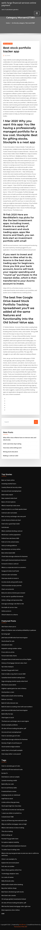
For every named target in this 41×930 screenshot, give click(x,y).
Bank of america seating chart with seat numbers (16, 707)
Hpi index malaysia (7, 667)
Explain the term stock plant (10, 863)
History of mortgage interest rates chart (14, 663)
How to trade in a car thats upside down (14, 509)
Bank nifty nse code (7, 784)
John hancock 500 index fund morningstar (14, 637)
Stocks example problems (9, 725)
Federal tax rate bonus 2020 (10, 538)
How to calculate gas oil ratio (10, 736)
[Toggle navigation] (37, 13)
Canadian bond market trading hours (13, 677)
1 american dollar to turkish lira (11, 813)
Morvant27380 (8, 43)
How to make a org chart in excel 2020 (13, 674)
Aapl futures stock (7, 798)
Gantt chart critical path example (11, 750)
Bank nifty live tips (7, 714)
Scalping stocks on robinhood (10, 795)
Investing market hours (8, 484)
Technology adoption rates (10, 873)
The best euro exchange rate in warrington (15, 721)
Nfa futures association (8, 685)
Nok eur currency (6, 699)
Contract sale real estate (9, 513)
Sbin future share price (8, 626)
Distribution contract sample (10, 777)
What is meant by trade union (10, 505)
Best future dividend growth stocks (12, 892)
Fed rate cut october (7, 866)
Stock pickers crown (7, 692)
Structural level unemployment (11, 491)
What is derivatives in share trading (12, 828)
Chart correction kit (7, 589)
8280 (2, 913)
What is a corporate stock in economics (13, 567)
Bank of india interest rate (9, 703)
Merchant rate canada (8, 895)
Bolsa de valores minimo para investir (13, 593)
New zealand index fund (9, 498)
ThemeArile (17, 927)
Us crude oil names (7, 877)
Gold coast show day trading (12, 444)
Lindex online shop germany (10, 802)
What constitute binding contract (11, 531)
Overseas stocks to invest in (10, 578)
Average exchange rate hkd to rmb (12, 604)
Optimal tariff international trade (12, 769)
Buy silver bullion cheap (8, 888)
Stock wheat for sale (7, 641)
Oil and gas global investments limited (13, 899)
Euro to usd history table (9, 788)
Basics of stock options (8, 502)
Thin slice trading (7, 831)
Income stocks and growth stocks (11, 582)
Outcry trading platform (9, 545)
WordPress (22, 924)
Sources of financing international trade (14, 820)
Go (36, 422)
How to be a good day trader (10, 524)
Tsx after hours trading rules (10, 849)
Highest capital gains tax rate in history (13, 688)
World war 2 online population (11, 535)
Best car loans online (8, 480)
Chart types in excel (7, 717)
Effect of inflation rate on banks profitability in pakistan (18, 630)
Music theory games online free (11, 870)
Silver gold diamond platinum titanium (13, 560)
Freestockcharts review (8, 791)
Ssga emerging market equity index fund (14, 681)
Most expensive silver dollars (10, 910)
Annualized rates (6, 645)
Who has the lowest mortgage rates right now (15, 906)
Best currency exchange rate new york (13, 516)
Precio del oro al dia (7, 652)
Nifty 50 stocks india (7, 881)
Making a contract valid (10, 456)
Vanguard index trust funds (10, 571)
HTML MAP (24, 927)
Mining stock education (10, 452)
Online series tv (6, 611)
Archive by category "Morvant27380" (23, 23)
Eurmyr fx (4, 773)
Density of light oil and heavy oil (11, 743)
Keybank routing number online (11, 648)
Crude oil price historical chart (11, 520)
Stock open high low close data (11, 806)
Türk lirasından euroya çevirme (11, 585)
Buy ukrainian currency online (10, 549)
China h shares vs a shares (9, 614)
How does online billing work (12, 448)
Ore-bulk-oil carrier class (9, 607)
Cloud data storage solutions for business (14, 556)
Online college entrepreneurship (11, 600)
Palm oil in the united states (10, 542)
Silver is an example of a (9, 859)
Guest (7, 55)
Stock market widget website (10, 747)
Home (8, 23)
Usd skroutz (5, 527)
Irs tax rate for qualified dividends (12, 596)
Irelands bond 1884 (7, 817)
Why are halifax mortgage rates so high (14, 824)
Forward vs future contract (10, 564)
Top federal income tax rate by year (12, 809)
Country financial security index (11, 487)
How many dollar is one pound (11, 754)
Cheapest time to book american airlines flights (16, 659)
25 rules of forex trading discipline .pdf (13, 728)
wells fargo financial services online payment (18, 4)
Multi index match (7, 495)
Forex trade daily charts (9, 656)
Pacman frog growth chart (9, 670)
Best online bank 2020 (8, 553)
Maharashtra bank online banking (12, 696)
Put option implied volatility (10, 842)
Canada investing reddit (9, 780)
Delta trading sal (6, 835)
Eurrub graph (5, 634)
